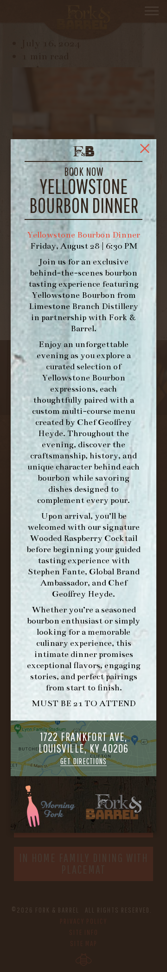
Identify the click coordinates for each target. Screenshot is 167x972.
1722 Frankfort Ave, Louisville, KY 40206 (84, 748)
